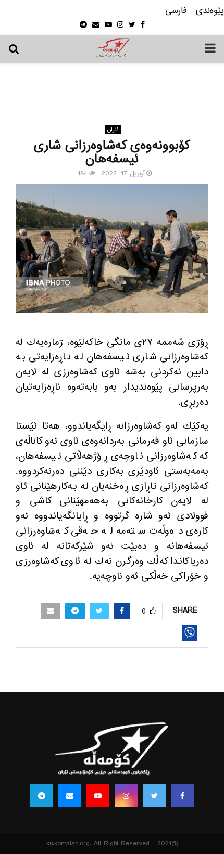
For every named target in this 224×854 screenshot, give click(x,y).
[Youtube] (97, 795)
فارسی (176, 11)
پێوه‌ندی (210, 11)
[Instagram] (126, 795)
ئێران (113, 129)
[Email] (69, 795)
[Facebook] (182, 795)
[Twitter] (154, 795)
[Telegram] (41, 795)
